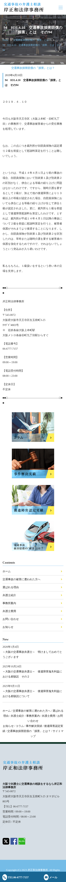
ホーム (7, 571)
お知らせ (8, 627)
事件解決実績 (34, 726)
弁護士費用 (9, 611)
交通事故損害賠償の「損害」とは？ (32, 40)
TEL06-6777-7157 (18, 877)
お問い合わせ (11, 619)
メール (53, 877)
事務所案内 (9, 603)
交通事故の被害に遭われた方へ (21, 579)
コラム (20, 726)
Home (5, 40)
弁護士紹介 (9, 595)
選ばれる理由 (11, 587)
